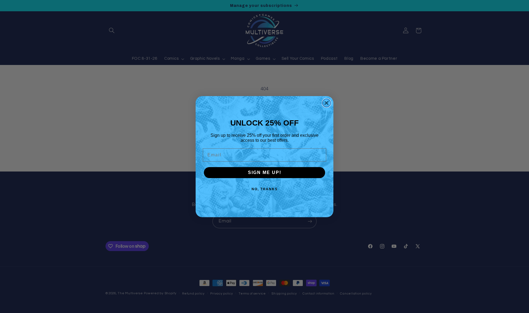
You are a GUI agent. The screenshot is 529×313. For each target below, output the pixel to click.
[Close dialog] (326, 103)
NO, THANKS (265, 189)
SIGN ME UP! (264, 172)
